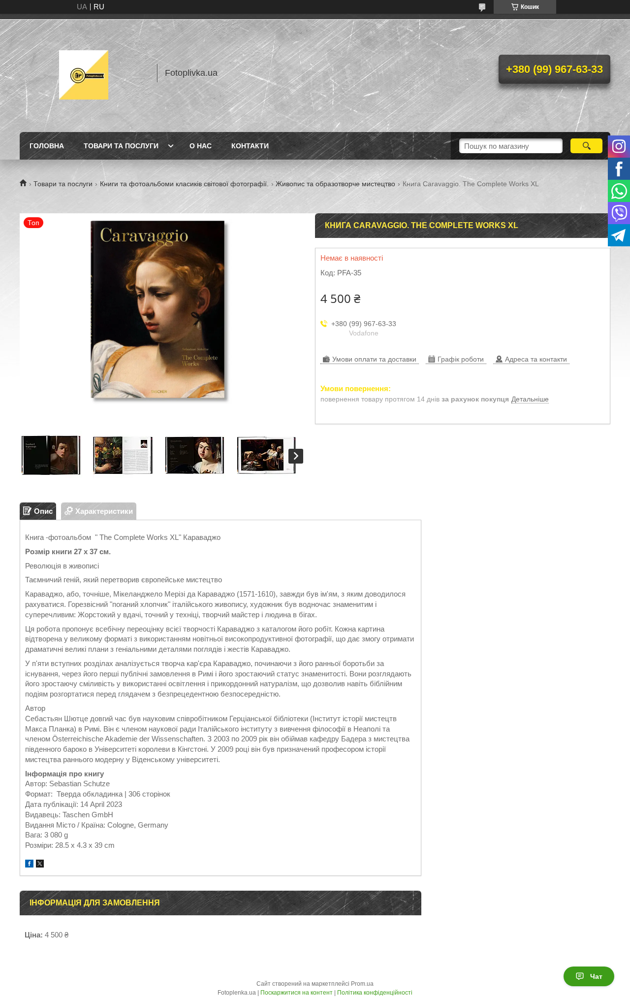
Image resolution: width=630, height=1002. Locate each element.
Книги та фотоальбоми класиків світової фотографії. (184, 184)
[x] (40, 865)
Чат (596, 976)
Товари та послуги (121, 146)
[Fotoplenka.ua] (84, 73)
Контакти (250, 146)
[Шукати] (586, 145)
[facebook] (29, 865)
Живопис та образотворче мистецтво (335, 184)
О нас (200, 146)
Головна (47, 146)
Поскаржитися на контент (296, 992)
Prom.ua (362, 983)
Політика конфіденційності (374, 992)
